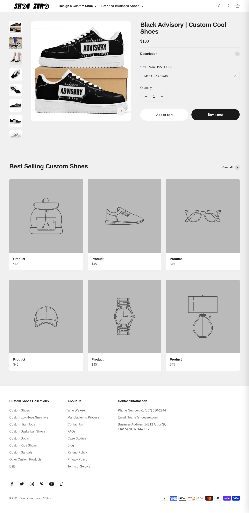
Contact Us (75, 424)
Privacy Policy (77, 459)
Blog (71, 445)
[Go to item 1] (15, 28)
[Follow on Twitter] (22, 484)
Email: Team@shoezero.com (138, 417)
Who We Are (76, 410)
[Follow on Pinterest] (41, 484)
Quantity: (146, 87)
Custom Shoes (19, 410)
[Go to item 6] (15, 106)
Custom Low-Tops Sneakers (28, 417)
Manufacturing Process (83, 417)
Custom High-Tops (22, 424)
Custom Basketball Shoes (27, 431)
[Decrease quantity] (146, 96)
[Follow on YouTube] (51, 484)
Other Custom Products (25, 459)
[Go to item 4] (15, 75)
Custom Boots (19, 438)
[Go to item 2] (15, 44)
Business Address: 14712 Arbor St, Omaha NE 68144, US (142, 427)
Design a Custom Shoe (76, 6)
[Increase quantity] (162, 96)
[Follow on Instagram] (31, 484)
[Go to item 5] (15, 90)
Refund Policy (77, 452)
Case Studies (77, 438)
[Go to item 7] (15, 121)
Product (19, 259)
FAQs (71, 431)
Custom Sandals (20, 452)
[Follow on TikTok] (61, 484)
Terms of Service (79, 466)
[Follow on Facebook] (12, 484)
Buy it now (215, 114)
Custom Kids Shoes (23, 445)
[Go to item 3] (15, 59)
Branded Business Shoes (120, 6)
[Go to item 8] (15, 137)
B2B (12, 466)
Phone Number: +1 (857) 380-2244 (142, 410)
